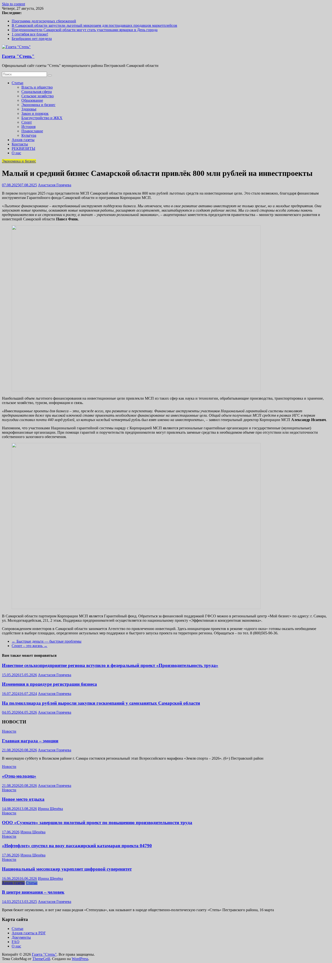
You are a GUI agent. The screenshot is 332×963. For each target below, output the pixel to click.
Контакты (20, 144)
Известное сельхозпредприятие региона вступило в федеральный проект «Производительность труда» (110, 665)
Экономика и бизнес (38, 105)
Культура (28, 135)
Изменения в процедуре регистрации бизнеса (49, 684)
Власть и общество (37, 87)
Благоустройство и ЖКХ (41, 118)
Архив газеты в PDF (29, 933)
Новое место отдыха (23, 799)
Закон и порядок (35, 113)
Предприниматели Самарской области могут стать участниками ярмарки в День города (84, 30)
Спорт (26, 122)
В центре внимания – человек (33, 892)
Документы (21, 937)
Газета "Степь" (18, 56)
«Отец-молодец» (19, 776)
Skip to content (13, 4)
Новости (9, 731)
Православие (32, 131)
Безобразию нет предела (32, 38)
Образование (32, 100)
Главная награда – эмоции (30, 740)
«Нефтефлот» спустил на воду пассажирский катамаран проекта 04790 (77, 845)
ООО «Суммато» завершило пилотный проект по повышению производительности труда (97, 822)
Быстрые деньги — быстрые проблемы (46, 641)
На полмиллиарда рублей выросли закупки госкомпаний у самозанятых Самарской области (101, 703)
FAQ (15, 942)
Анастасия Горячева (54, 185)
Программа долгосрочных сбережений (44, 21)
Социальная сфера (36, 92)
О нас (16, 153)
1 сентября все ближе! (30, 34)
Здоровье (28, 109)
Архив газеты (23, 140)
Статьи (17, 83)
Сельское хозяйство (37, 96)
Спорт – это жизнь (29, 646)
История (28, 127)
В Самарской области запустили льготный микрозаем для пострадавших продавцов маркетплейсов (94, 25)
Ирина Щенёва (50, 809)
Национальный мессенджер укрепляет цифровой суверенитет (67, 869)
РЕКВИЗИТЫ (23, 148)
